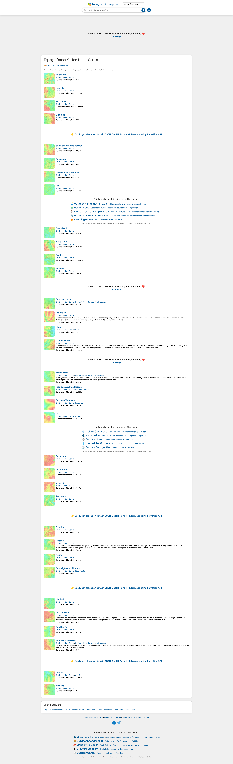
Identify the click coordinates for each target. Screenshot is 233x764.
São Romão (62, 627)
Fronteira (61, 312)
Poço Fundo (62, 101)
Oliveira (60, 527)
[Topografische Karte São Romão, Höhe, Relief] (49, 631)
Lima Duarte (80, 571)
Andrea (59, 672)
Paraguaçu (61, 159)
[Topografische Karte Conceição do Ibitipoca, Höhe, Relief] (49, 572)
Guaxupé (60, 114)
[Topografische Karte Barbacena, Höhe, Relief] (49, 460)
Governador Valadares (67, 172)
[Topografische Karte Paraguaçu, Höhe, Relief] (49, 163)
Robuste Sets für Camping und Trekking (122, 741)
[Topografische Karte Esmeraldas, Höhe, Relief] (49, 377)
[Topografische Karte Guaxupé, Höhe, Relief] (49, 118)
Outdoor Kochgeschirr (90, 740)
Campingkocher (83, 219)
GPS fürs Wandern (88, 748)
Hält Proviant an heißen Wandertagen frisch (127, 432)
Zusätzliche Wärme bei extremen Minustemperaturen (132, 216)
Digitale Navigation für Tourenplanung (116, 749)
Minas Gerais (69, 77)
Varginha (60, 540)
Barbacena (61, 456)
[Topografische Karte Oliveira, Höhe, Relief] (49, 531)
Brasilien (59, 77)
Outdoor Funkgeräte (97, 447)
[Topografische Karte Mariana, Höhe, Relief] (49, 689)
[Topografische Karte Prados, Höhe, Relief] (49, 259)
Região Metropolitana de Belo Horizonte (90, 302)
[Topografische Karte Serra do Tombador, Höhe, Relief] (49, 404)
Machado (60, 599)
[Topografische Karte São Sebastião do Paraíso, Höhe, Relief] (49, 149)
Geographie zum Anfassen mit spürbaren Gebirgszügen (114, 208)
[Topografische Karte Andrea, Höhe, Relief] (49, 676)
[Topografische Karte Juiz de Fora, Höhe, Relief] (49, 617)
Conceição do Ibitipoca (68, 568)
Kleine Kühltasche (96, 431)
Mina (58, 327)
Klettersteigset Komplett (89, 211)
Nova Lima (61, 241)
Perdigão (60, 268)
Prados (59, 255)
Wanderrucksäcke (87, 744)
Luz (58, 185)
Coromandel (62, 469)
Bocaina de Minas (82, 390)
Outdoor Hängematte (87, 203)
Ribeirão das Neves (66, 640)
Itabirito (60, 88)
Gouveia (60, 483)
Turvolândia (62, 496)
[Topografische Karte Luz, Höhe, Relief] (49, 189)
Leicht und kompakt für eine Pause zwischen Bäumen (124, 204)
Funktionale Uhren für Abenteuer (119, 440)
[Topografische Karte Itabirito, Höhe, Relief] (49, 92)
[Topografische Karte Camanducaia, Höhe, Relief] (49, 345)
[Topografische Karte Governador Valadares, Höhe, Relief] (49, 176)
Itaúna (59, 555)
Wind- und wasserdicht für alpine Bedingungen (127, 436)
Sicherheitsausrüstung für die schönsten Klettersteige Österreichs (134, 212)
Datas (77, 416)
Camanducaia (63, 340)
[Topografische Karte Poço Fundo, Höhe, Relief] (49, 105)
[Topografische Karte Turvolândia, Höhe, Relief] (49, 500)
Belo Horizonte (63, 299)
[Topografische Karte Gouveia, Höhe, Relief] (49, 487)
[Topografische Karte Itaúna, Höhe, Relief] (49, 559)
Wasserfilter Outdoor (97, 443)
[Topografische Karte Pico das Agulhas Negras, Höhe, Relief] (49, 391)
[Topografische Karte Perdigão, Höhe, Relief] (49, 272)
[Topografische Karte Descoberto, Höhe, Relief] (49, 232)
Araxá (77, 675)
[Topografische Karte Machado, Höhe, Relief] (49, 603)
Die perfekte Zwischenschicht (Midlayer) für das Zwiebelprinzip (133, 737)
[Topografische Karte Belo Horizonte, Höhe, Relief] (49, 303)
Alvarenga (61, 74)
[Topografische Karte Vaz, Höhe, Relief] (49, 417)
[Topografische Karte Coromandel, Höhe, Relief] (49, 473)
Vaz (58, 413)
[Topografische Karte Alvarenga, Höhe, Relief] (49, 78)
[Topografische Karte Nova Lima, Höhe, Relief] (49, 245)
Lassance (79, 403)
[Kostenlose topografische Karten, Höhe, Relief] (45, 65)
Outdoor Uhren (94, 439)
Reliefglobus (81, 207)
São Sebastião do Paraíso (69, 145)
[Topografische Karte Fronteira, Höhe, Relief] (49, 317)
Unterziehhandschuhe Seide (91, 215)
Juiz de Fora (62, 612)
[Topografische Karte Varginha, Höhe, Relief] (49, 545)
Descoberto (62, 228)
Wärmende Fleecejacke (90, 737)
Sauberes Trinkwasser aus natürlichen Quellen (131, 443)
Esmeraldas (62, 372)
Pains (77, 330)
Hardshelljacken (95, 435)
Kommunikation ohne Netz (123, 447)
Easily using (118, 134)
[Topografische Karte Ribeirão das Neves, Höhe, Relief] (49, 645)
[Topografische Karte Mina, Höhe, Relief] (49, 331)
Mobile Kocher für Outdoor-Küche (109, 220)
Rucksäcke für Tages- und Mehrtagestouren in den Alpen (124, 745)
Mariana (60, 685)
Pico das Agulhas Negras (69, 387)
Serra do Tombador (66, 400)
